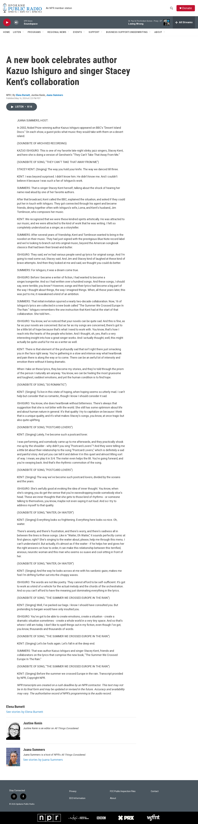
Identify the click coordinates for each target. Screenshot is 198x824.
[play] (6, 22)
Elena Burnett (23, 95)
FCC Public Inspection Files (123, 791)
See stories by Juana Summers (43, 759)
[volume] (16, 22)
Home (6, 32)
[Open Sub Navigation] (23, 32)
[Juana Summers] (13, 757)
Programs (34, 32)
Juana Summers (54, 95)
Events (77, 32)
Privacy (72, 791)
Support (94, 32)
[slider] (21, 22)
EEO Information (77, 798)
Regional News (56, 32)
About (158, 32)
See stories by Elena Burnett (24, 712)
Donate (187, 8)
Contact (155, 791)
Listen (17, 32)
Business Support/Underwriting (127, 32)
